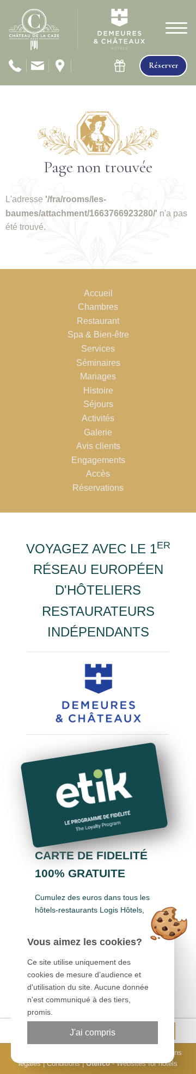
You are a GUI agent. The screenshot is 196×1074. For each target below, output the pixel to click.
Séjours (98, 404)
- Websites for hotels (131, 1063)
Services (98, 348)
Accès (98, 473)
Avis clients (98, 446)
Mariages (98, 376)
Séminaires (98, 362)
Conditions (63, 1063)
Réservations (98, 487)
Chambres (98, 306)
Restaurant (98, 321)
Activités (98, 418)
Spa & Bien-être (98, 334)
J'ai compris (92, 1032)
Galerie (98, 432)
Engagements (98, 460)
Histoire (98, 390)
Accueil (98, 293)
